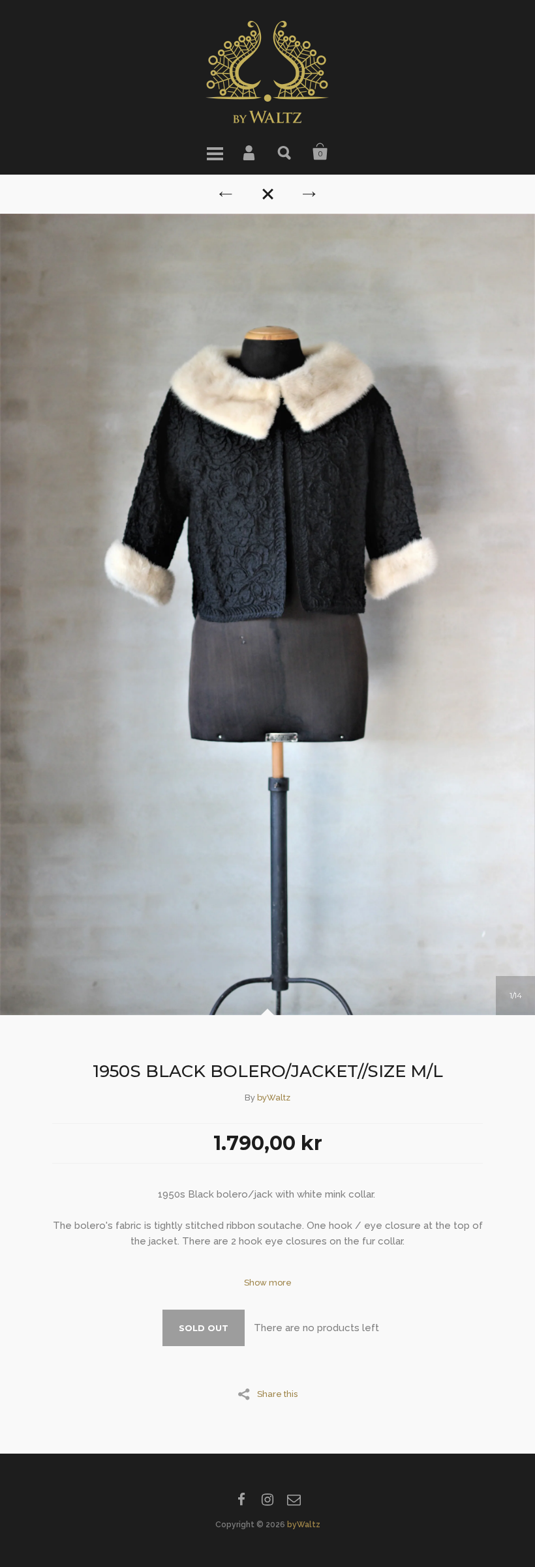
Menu (214, 152)
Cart (320, 152)
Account (250, 152)
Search (285, 152)
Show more (268, 1282)
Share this (277, 1393)
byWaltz (273, 1097)
